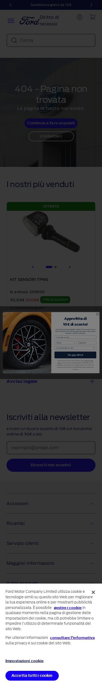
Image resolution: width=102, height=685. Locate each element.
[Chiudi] (93, 592)
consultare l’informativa (72, 637)
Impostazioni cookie (24, 660)
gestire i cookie (68, 607)
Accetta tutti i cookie (32, 675)
